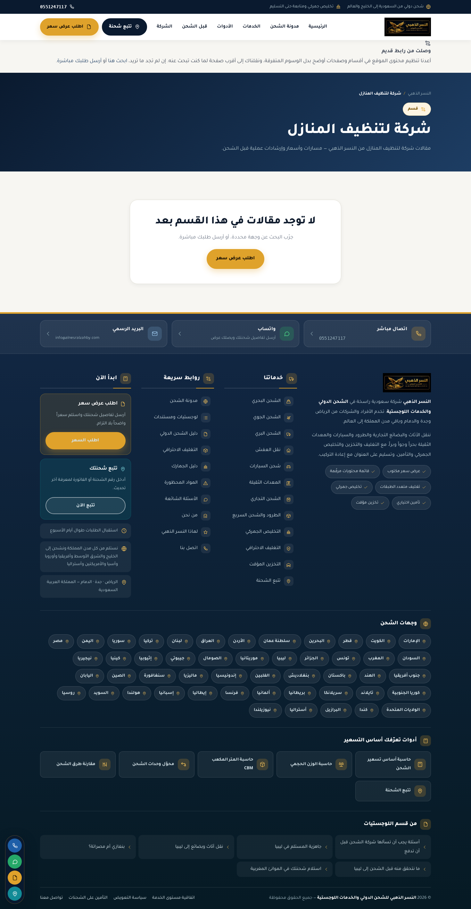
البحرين (316, 641)
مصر (58, 641)
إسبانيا (166, 693)
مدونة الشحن (284, 26)
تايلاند (367, 693)
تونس (343, 658)
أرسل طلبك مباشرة (79, 61)
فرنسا (231, 693)
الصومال (212, 658)
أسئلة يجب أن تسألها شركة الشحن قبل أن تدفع (380, 847)
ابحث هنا (117, 61)
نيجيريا (85, 658)
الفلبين (262, 676)
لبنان (177, 641)
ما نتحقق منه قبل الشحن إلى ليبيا (387, 869)
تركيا (148, 641)
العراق (207, 641)
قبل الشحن (194, 26)
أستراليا (298, 710)
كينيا (115, 658)
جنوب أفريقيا (407, 676)
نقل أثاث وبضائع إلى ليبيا (199, 847)
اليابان (86, 676)
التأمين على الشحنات (88, 898)
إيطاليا (199, 693)
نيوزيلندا (262, 710)
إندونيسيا (226, 676)
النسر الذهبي (419, 94)
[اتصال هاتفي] (15, 845)
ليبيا (281, 658)
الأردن (238, 641)
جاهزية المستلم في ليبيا (298, 847)
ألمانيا (263, 693)
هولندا (133, 693)
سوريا (118, 641)
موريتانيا (249, 658)
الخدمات (251, 26)
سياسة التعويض (129, 898)
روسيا (68, 693)
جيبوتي (177, 658)
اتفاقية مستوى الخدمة (173, 898)
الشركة (164, 26)
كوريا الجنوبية (406, 693)
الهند (369, 676)
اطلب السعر (85, 440)
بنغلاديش (298, 676)
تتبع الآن (85, 505)
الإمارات (411, 641)
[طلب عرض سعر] (15, 878)
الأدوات (225, 26)
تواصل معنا (51, 898)
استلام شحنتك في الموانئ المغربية (286, 869)
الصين (118, 676)
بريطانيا (297, 693)
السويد (101, 693)
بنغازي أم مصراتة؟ (107, 847)
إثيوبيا (145, 658)
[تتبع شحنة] (15, 894)
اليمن (87, 641)
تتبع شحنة (120, 26)
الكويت (377, 641)
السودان (411, 658)
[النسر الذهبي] (407, 27)
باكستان (336, 676)
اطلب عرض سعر (65, 26)
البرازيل (333, 710)
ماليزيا (190, 676)
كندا (363, 710)
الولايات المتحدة (403, 710)
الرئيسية (318, 26)
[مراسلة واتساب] (15, 862)
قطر (347, 641)
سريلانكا (333, 693)
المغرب (376, 658)
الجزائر (311, 658)
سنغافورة (154, 676)
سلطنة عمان (276, 641)
